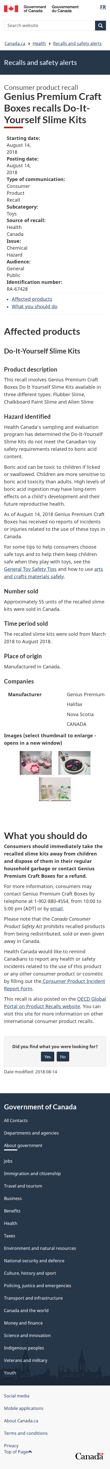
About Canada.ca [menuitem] (21, 1421)
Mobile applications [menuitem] (24, 1408)
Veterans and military (25, 1360)
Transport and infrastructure (33, 1298)
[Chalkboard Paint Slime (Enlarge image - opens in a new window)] (74, 763)
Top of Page (16, 1452)
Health (39, 43)
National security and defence (34, 1261)
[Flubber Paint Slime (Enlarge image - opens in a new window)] (36, 763)
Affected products (32, 299)
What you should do (34, 306)
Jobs (8, 1161)
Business (13, 1198)
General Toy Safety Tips (30, 569)
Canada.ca (15, 43)
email (56, 908)
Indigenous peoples (24, 1348)
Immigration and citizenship (32, 1173)
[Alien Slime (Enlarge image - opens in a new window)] (55, 789)
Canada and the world (26, 1310)
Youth (10, 1373)
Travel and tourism (23, 1186)
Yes (47, 1056)
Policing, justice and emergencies (37, 1286)
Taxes (9, 1236)
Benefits (12, 1211)
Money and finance (23, 1323)
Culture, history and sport (30, 1273)
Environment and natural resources (40, 1248)
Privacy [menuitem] (11, 1446)
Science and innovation (27, 1335)
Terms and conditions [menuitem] (26, 1433)
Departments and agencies (31, 1133)
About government (23, 1145)
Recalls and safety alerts (77, 43)
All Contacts (16, 1120)
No (63, 1056)
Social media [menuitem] (16, 1396)
